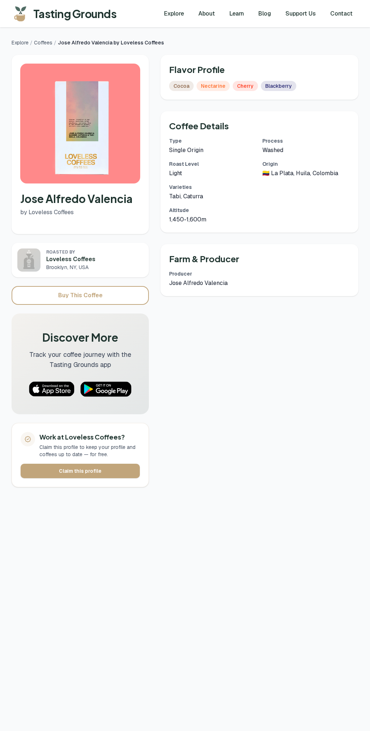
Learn (236, 13)
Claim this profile (80, 471)
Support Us (300, 13)
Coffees (43, 42)
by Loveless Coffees (47, 212)
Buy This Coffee (80, 295)
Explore (174, 13)
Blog (264, 13)
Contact (341, 13)
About (206, 13)
